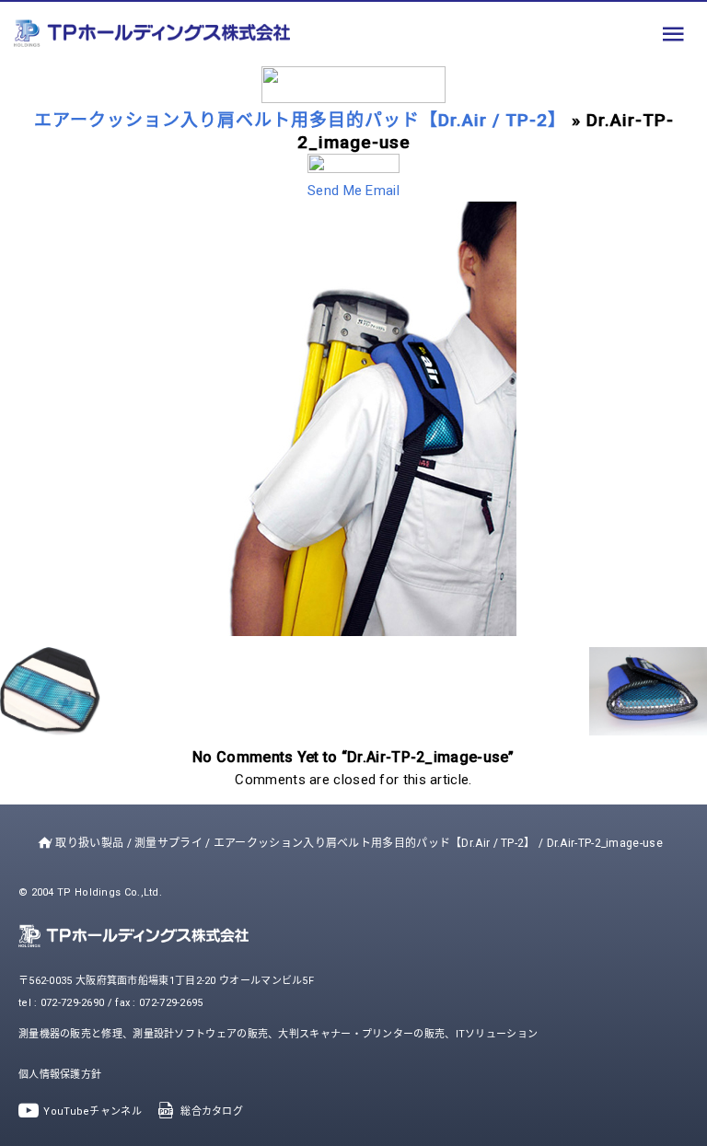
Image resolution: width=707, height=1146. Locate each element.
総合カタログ (211, 1111)
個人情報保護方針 (59, 1075)
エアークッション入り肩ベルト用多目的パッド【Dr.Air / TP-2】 (300, 120)
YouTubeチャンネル (92, 1111)
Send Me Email (353, 190)
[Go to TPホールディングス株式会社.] (41, 843)
